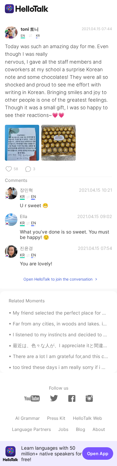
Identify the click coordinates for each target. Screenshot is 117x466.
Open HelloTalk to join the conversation (58, 279)
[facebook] (71, 398)
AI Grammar (27, 418)
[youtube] (32, 398)
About (99, 429)
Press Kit (56, 418)
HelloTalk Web (87, 418)
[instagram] (89, 398)
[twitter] (54, 398)
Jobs (63, 429)
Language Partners (31, 429)
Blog (80, 429)
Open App (97, 453)
